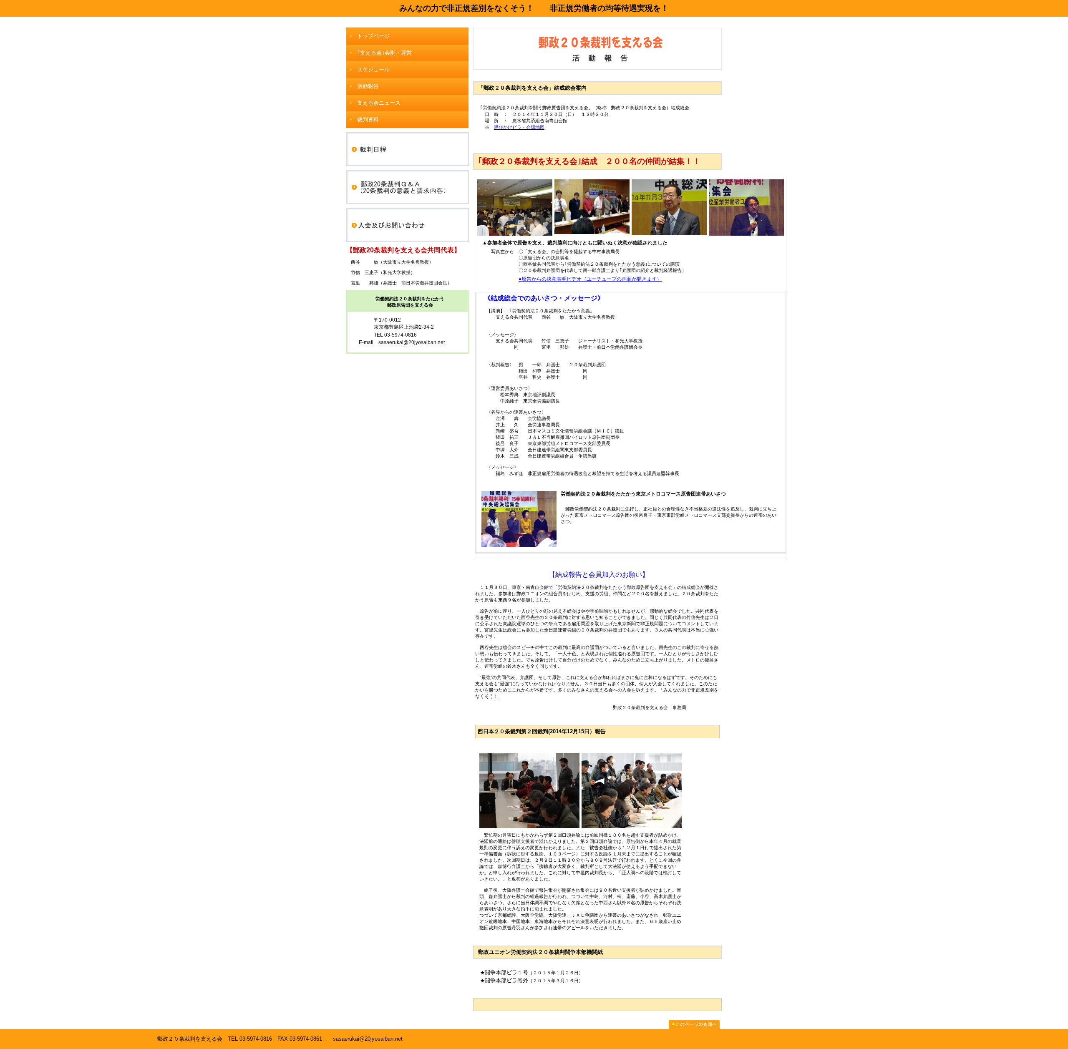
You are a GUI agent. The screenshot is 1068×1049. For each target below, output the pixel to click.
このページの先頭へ (694, 1024)
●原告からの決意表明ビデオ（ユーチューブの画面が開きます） (590, 279)
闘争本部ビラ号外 (506, 980)
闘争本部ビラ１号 (506, 972)
